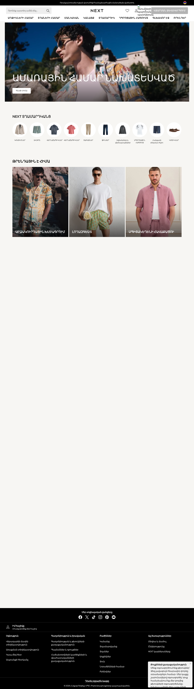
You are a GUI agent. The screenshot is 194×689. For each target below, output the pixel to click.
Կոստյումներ (61, 544)
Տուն (102, 661)
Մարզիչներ (103, 521)
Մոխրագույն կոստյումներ (25, 600)
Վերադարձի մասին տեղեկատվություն (17, 643)
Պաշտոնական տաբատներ (153, 525)
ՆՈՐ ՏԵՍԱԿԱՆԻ (20, 504)
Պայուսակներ (104, 595)
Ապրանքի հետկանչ (17, 659)
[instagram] (100, 617)
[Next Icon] (97, 10)
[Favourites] (127, 10)
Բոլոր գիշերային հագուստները (71, 589)
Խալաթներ (60, 593)
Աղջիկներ (105, 656)
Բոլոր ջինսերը (146, 513)
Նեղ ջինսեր (145, 528)
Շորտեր (59, 536)
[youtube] (113, 617)
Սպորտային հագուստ (66, 540)
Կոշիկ (100, 517)
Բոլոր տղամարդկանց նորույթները (30, 513)
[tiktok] (93, 617)
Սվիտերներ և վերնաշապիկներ (71, 547)
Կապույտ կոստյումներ (24, 596)
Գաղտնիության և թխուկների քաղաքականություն (67, 643)
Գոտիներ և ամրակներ (108, 599)
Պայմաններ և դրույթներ (64, 649)
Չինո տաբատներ (148, 521)
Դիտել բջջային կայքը (97, 681)
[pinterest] (107, 617)
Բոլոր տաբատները (149, 517)
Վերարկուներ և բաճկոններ (69, 517)
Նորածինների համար (112, 666)
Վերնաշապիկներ (64, 532)
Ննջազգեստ (61, 604)
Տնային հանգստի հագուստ (69, 600)
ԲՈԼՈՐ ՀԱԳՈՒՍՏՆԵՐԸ (66, 504)
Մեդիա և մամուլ (157, 641)
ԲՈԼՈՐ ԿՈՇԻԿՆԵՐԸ (107, 504)
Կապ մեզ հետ (14, 654)
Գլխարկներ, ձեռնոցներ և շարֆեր (114, 603)
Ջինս (57, 521)
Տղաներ (104, 651)
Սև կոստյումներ (20, 593)
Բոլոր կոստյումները (22, 589)
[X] (87, 617)
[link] (136, 10)
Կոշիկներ (102, 525)
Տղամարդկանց (108, 646)
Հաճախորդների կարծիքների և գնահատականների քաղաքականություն (69, 657)
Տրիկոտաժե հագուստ (66, 528)
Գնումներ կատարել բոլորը (68, 513)
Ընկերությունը (156, 646)
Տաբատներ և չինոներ (66, 555)
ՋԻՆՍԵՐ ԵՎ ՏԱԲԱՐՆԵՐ (151, 504)
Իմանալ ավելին (159, 687)
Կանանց (105, 641)
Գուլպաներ (103, 607)
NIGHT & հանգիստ (64, 580)
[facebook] (80, 617)
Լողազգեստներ (63, 551)
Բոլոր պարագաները (107, 591)
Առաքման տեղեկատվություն (22, 649)
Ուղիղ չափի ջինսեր (149, 536)
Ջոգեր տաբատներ (64, 525)
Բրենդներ (105, 671)
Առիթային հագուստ (65, 565)
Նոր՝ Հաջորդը (19, 517)
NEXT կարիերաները (159, 651)
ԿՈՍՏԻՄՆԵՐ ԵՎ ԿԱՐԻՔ (24, 580)
